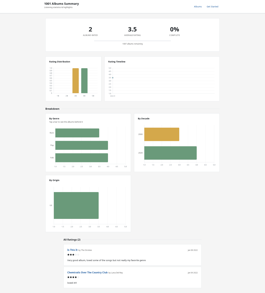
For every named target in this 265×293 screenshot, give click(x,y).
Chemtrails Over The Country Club (87, 272)
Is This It (72, 249)
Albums (198, 6)
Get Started (212, 6)
